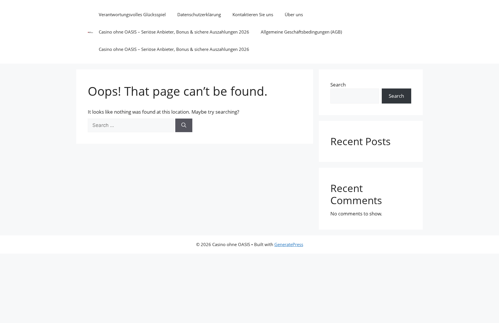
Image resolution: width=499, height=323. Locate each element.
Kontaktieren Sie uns (252, 14)
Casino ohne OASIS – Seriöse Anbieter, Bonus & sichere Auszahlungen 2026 (174, 32)
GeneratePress (288, 244)
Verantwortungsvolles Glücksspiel (132, 14)
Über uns (294, 14)
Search (338, 84)
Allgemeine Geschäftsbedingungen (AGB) (301, 32)
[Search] (183, 125)
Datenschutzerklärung (199, 14)
